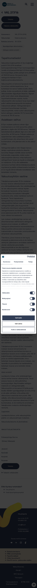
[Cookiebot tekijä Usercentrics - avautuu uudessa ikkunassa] (27, 257)
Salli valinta (18, 323)
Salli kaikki (18, 318)
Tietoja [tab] (30, 262)
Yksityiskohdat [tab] (18, 262)
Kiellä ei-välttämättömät (18, 329)
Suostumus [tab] (6, 262)
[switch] (32, 298)
